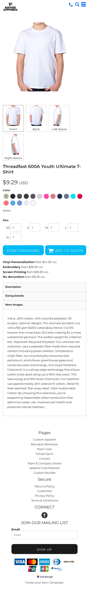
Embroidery (12, 267)
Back (36, 129)
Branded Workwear (44, 444)
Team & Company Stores (44, 463)
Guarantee (44, 491)
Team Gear (44, 449)
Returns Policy (45, 486)
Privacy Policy (44, 495)
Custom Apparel (44, 439)
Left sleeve (59, 129)
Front (13, 129)
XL (8, 237)
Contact (44, 458)
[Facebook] (44, 515)
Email (15, 529)
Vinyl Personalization (19, 262)
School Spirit (44, 454)
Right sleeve (13, 158)
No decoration (13, 276)
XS (8, 227)
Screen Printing (14, 272)
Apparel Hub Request (44, 468)
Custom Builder (44, 472)
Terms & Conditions (44, 500)
